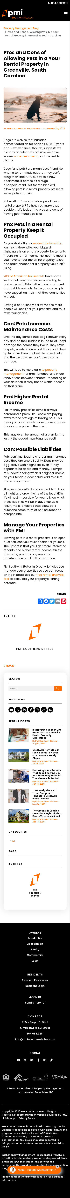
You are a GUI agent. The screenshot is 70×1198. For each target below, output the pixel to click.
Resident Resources (35, 980)
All (13, 840)
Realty (35, 949)
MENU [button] (66, 14)
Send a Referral (35, 1003)
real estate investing (47, 243)
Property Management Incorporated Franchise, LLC (40, 1090)
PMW (64, 1114)
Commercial (35, 955)
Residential (35, 938)
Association (35, 944)
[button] (11, 710)
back (10, 666)
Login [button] (35, 961)
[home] (17, 14)
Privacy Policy (27, 1118)
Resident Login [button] (35, 986)
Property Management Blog (21, 28)
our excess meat (26, 156)
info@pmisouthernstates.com (35, 1039)
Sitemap (10, 1118)
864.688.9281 (59, 3)
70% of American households (24, 276)
